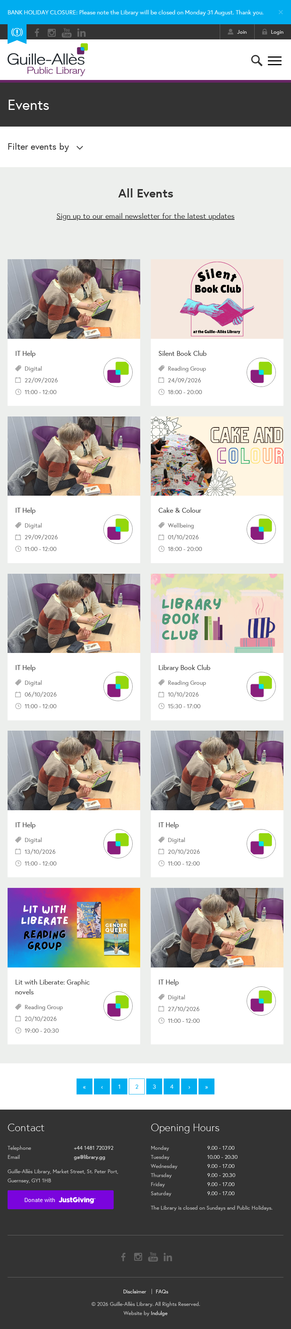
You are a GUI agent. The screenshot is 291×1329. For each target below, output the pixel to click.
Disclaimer (134, 1291)
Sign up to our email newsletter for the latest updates (145, 216)
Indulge (159, 1313)
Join (242, 31)
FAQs (162, 1291)
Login (277, 31)
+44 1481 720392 (93, 1147)
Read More (74, 332)
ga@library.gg (89, 1157)
